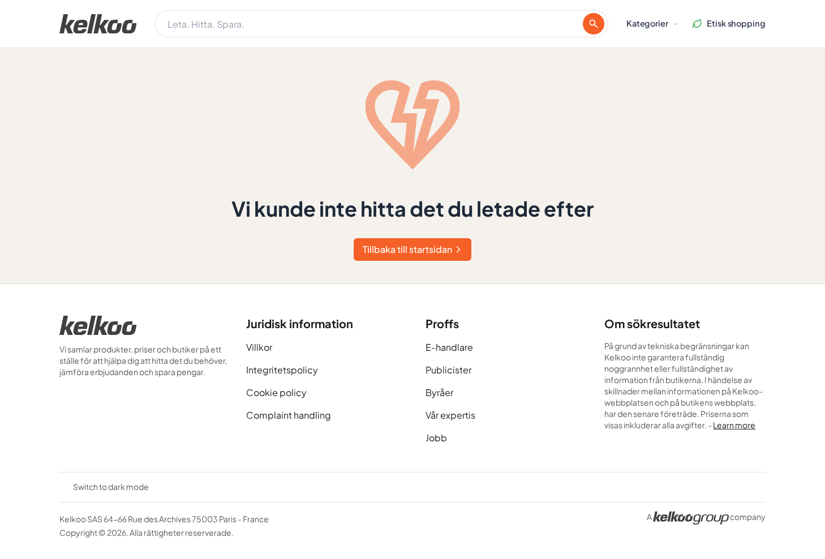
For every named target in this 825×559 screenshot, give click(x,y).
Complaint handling (288, 415)
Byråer (439, 392)
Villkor (259, 347)
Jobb (436, 438)
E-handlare (449, 347)
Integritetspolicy (282, 370)
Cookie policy (276, 392)
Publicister (448, 370)
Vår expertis (450, 415)
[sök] (593, 24)
